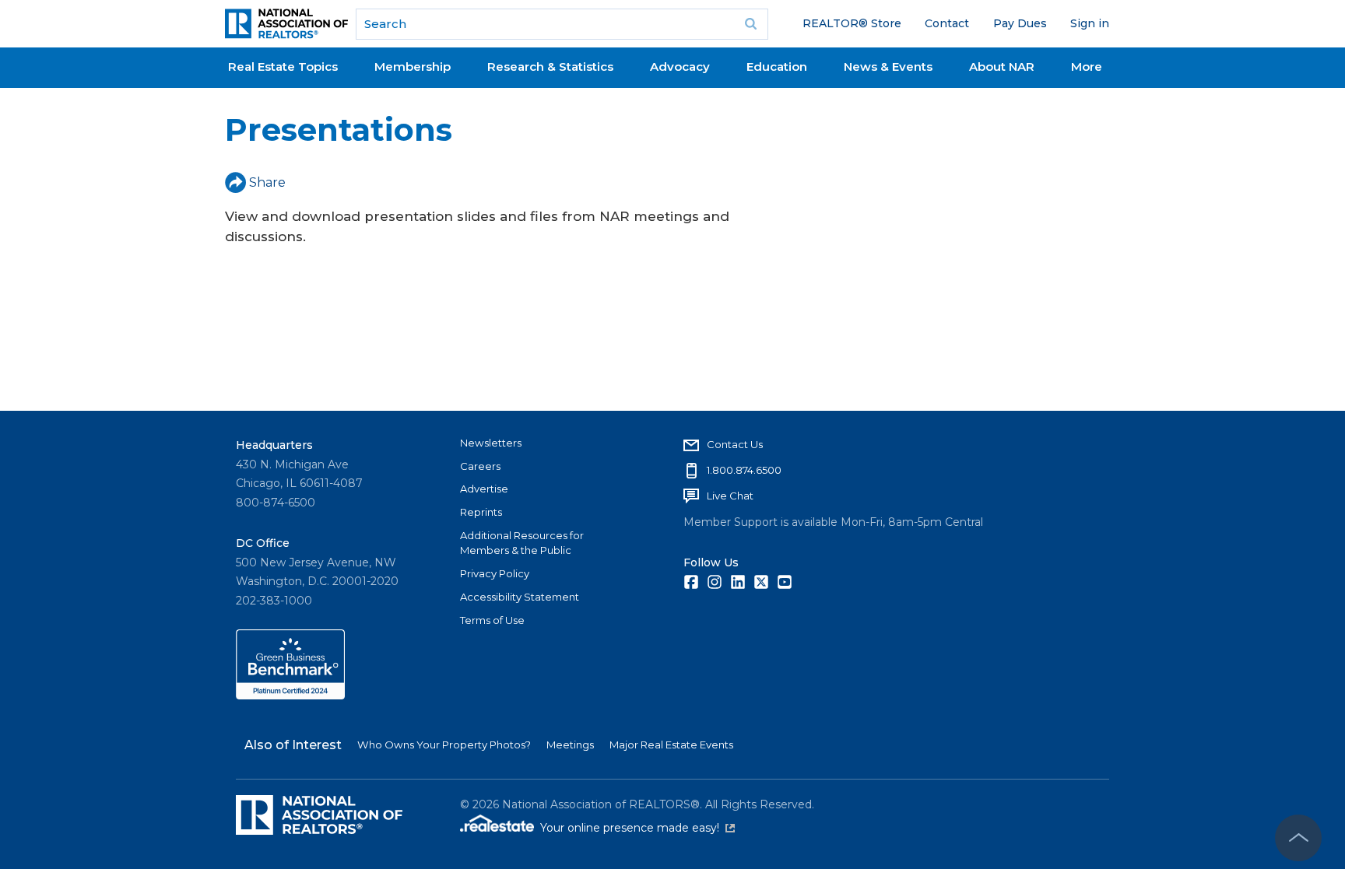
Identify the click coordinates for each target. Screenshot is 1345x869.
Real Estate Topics (283, 66)
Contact (947, 23)
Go (751, 24)
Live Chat (730, 495)
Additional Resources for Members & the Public (522, 543)
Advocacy (680, 66)
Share (267, 182)
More (1086, 66)
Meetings (570, 744)
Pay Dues (1020, 23)
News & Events (888, 66)
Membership (412, 66)
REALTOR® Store (851, 23)
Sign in (1089, 23)
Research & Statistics (550, 66)
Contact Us (735, 444)
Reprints (481, 512)
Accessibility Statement (519, 596)
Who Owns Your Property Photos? (444, 744)
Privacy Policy (494, 573)
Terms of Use (492, 620)
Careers (480, 466)
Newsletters (490, 442)
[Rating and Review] (290, 696)
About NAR (1001, 66)
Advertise (484, 488)
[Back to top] (1298, 838)
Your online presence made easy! (637, 828)
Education (776, 66)
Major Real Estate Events (671, 744)
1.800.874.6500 (744, 470)
